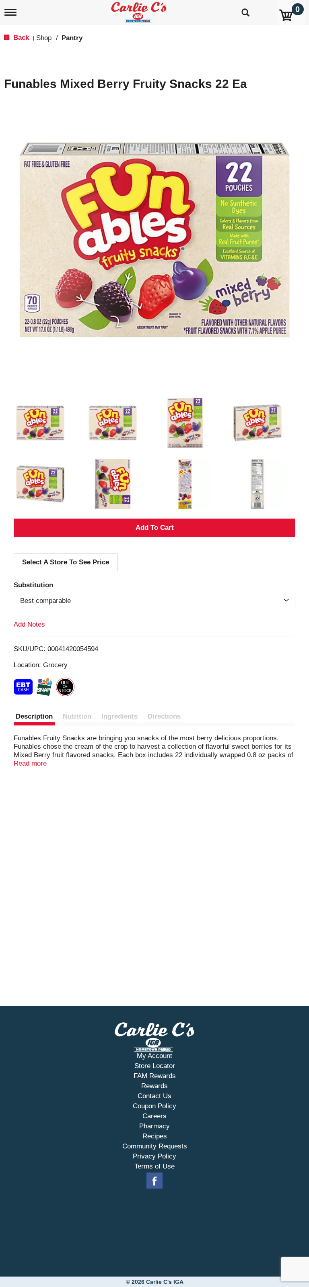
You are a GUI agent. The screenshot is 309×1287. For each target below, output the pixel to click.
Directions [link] (164, 716)
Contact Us (154, 1096)
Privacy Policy (154, 1156)
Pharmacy (154, 1126)
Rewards (154, 1086)
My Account (154, 1056)
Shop (44, 38)
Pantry (72, 38)
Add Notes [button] (29, 624)
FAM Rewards (155, 1076)
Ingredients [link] (119, 716)
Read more (30, 763)
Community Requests (154, 1146)
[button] (40, 422)
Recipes (154, 1136)
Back (20, 37)
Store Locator (154, 1066)
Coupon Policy (154, 1106)
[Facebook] (154, 1181)
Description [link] (34, 716)
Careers (154, 1116)
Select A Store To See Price (65, 562)
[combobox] (154, 601)
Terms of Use (154, 1166)
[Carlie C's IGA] (139, 10)
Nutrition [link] (77, 716)
